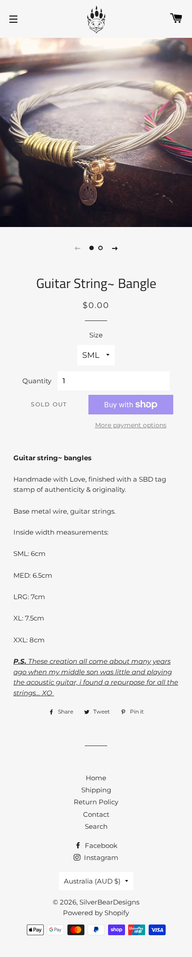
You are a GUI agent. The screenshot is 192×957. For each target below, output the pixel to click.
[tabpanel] (96, 131)
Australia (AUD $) (92, 881)
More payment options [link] (131, 425)
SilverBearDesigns (109, 902)
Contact (96, 814)
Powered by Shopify (96, 912)
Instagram (100, 857)
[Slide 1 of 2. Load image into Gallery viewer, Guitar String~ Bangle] (91, 247)
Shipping (96, 790)
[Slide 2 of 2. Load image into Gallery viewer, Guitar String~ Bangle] (100, 247)
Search (96, 826)
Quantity (36, 381)
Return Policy (96, 802)
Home (96, 778)
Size (96, 335)
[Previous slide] (77, 248)
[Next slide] (115, 248)
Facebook (100, 845)
